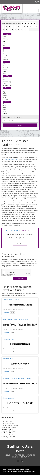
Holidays (7, 76)
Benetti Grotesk (8, 398)
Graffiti (5, 69)
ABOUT (7, 455)
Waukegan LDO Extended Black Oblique (17, 378)
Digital (4, 92)
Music (4, 105)
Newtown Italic (8, 359)
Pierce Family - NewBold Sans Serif (15, 319)
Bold (4, 44)
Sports (4, 107)
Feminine (5, 59)
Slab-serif (5, 42)
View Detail (20, 244)
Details (12, 312)
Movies (5, 104)
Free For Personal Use (12, 238)
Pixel (4, 52)
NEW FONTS (31, 455)
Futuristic (5, 90)
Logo (4, 111)
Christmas (5, 78)
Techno (5, 95)
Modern (7, 88)
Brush (4, 71)
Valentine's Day (7, 81)
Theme (7, 102)
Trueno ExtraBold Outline (13, 231)
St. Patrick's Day (7, 85)
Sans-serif (5, 40)
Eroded (5, 56)
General (7, 34)
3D (3, 50)
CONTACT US (25, 457)
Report (22, 238)
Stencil (4, 93)
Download (20, 278)
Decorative (6, 54)
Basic (4, 36)
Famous (5, 113)
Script (6, 62)
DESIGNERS (14, 457)
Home (4, 469)
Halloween (5, 80)
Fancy (6, 48)
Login (32, 2)
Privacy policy (24, 469)
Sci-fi (4, 97)
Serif (4, 38)
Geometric (5, 99)
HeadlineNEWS (8, 339)
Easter (4, 83)
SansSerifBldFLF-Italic (11, 300)
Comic (4, 58)
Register (37, 2)
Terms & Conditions (13, 469)
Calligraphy (6, 64)
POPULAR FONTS (18, 455)
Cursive (5, 66)
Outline (5, 46)
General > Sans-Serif (10, 159)
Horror (4, 109)
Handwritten (6, 68)
